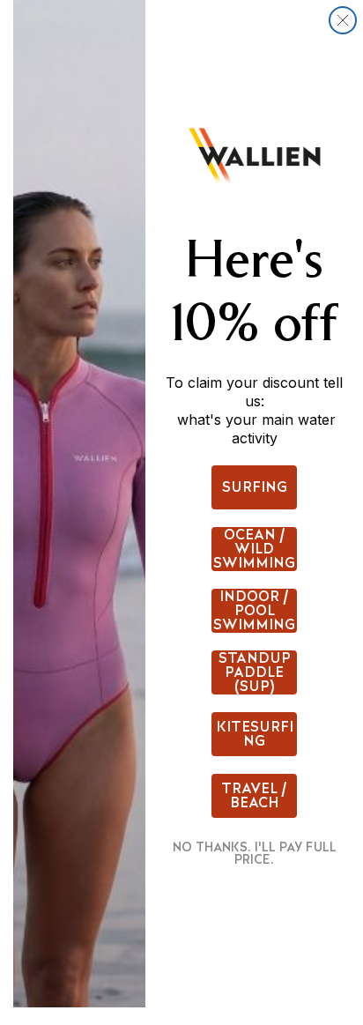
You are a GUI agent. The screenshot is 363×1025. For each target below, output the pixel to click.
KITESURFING (254, 734)
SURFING (254, 487)
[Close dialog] (343, 20)
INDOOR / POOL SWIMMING (254, 611)
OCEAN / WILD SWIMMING (254, 549)
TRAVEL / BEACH (254, 795)
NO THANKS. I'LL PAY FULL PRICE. (255, 853)
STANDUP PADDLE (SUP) (255, 672)
